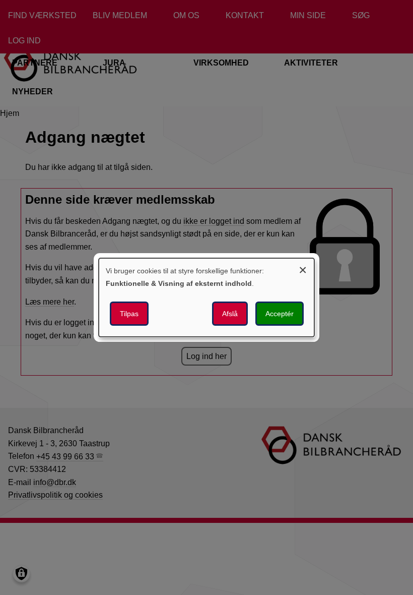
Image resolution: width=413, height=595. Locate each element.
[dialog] (206, 297)
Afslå (230, 314)
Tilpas (129, 314)
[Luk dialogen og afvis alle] (302, 268)
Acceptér (279, 314)
